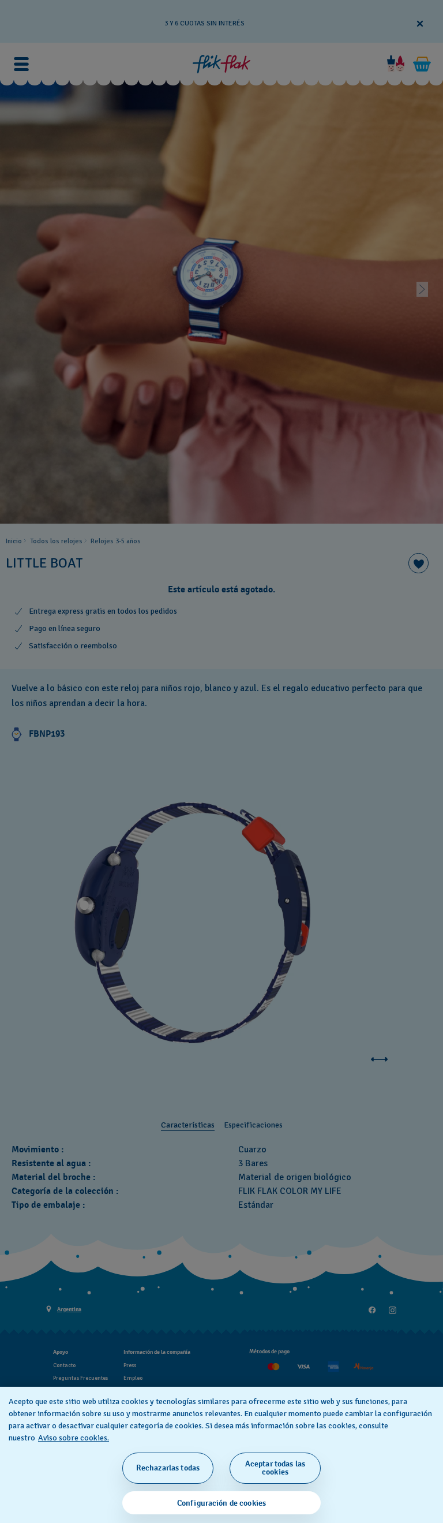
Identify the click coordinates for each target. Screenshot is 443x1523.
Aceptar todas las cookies (275, 1468)
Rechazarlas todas (168, 1468)
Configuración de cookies (221, 1503)
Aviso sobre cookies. (73, 1438)
